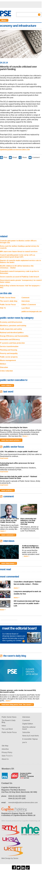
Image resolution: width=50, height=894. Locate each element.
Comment (36, 157)
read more (4, 458)
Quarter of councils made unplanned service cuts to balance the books (20, 261)
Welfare (3, 364)
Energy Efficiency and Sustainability (14, 336)
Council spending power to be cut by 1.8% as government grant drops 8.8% (17, 256)
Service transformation (9, 346)
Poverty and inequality (9, 353)
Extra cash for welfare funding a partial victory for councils (19, 247)
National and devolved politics (12, 333)
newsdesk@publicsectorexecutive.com (23, 803)
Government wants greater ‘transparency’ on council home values (21, 281)
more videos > (7, 385)
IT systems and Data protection (12, 343)
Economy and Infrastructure (11, 322)
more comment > (8, 535)
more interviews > (8, 563)
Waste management (8, 360)
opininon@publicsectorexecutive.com (15, 150)
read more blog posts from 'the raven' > (16, 705)
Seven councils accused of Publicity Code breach (19, 277)
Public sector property (9, 357)
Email (14, 157)
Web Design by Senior (9, 858)
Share (24, 157)
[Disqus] (21, 197)
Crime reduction (6, 371)
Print (5, 157)
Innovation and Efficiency (10, 340)
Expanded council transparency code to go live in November (19, 272)
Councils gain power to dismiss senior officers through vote (18, 242)
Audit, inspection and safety (11, 329)
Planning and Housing (8, 350)
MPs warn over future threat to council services (19, 252)
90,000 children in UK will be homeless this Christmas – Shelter (17, 267)
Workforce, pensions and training (13, 326)
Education (4, 367)
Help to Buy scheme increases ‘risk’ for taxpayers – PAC (20, 287)
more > (25, 436)
